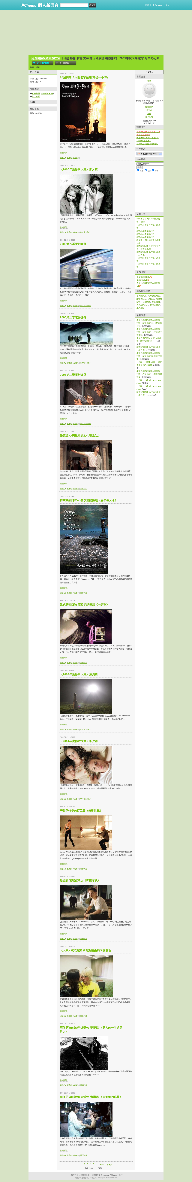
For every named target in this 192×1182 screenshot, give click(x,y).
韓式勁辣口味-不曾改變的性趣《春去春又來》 (89, 500)
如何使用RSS (47, 93)
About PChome (110, 1175)
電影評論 (83, 489)
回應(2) (63, 663)
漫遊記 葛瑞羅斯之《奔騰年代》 (80, 880)
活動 (38, 67)
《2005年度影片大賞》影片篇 (79, 169)
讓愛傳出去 (141, 299)
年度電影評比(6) (143, 277)
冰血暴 (151, 299)
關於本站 (149, 107)
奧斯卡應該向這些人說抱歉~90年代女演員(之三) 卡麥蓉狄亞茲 (149, 323)
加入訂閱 (36, 96)
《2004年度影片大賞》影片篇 (79, 741)
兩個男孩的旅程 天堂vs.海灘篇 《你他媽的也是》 (91, 1096)
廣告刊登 (74, 1175)
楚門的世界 (155, 305)
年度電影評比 (85, 232)
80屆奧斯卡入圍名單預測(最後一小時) (84, 77)
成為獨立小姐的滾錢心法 (147, 144)
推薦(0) (69, 158)
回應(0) (63, 158)
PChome (158, 5)
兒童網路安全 (97, 1175)
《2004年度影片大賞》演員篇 (79, 674)
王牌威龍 (140, 308)
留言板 (149, 110)
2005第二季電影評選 (73, 374)
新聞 (147, 5)
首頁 (32, 67)
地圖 (149, 113)
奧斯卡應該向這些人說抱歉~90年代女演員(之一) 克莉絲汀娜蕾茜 (149, 332)
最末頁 (109, 1165)
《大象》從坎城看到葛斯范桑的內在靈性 (85, 950)
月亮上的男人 (142, 305)
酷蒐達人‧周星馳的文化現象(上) (79, 435)
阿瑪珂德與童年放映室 (46, 58)
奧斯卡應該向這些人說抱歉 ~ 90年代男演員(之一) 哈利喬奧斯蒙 (149, 374)
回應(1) (63, 1155)
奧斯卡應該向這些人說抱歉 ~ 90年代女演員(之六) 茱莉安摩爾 (149, 356)
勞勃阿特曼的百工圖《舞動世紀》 (81, 810)
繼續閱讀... (64, 153)
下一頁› (101, 1165)
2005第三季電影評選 (73, 317)
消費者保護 (84, 1175)
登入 (167, 5)
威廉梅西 (156, 302)
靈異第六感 (141, 296)
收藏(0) (76, 158)
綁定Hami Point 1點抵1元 (147, 138)
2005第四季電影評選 (73, 244)
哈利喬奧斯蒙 (154, 296)
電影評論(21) (142, 280)
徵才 (121, 1175)
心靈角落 (146, 302)
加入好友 (149, 117)
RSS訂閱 (36, 93)
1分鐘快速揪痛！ (143, 141)
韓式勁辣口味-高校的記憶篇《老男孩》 (84, 604)
